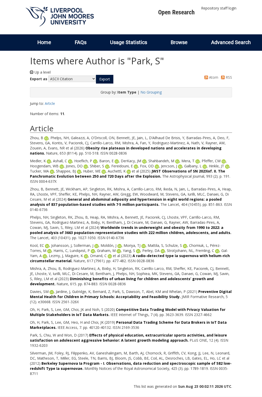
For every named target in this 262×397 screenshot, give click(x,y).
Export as (38, 78)
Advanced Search (231, 42)
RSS (228, 77)
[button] (104, 79)
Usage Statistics (128, 42)
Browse (179, 42)
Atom (213, 77)
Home (44, 42)
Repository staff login (218, 8)
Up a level (42, 72)
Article (50, 103)
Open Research (176, 12)
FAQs (80, 42)
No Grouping (151, 92)
